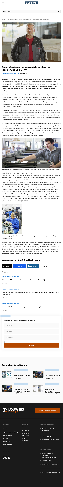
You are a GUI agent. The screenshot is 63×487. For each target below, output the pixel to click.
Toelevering (6, 451)
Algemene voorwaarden (46, 483)
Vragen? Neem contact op (47, 410)
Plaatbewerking (7, 435)
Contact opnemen (25, 439)
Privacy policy (57, 483)
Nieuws (5, 429)
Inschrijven (31, 345)
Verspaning (6, 438)
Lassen (5, 448)
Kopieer (45, 266)
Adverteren (25, 430)
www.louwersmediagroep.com (51, 472)
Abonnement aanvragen (26, 434)
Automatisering (7, 444)
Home (3, 19)
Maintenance (6, 441)
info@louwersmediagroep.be (50, 464)
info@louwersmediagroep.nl (50, 439)
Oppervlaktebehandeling (10, 73)
